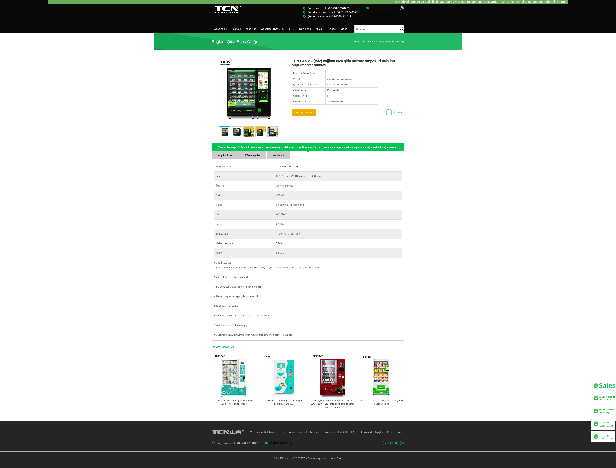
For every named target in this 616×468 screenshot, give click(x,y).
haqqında (251, 29)
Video (344, 29)
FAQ (291, 29)
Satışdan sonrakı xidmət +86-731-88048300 (332, 12)
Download (305, 29)
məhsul (236, 29)
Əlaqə (332, 29)
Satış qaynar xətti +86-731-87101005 (329, 8)
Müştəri (320, 29)
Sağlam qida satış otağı (392, 41)
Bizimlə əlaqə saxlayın (304, 113)
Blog (339, 458)
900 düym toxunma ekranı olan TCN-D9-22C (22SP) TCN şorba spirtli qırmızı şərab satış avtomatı (332, 403)
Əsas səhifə (221, 29)
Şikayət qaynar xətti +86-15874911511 (329, 16)
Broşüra (397, 112)
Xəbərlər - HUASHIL (272, 29)
